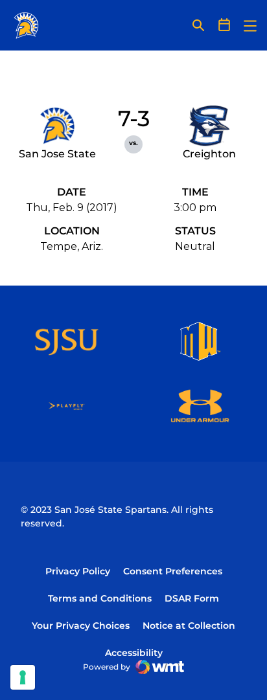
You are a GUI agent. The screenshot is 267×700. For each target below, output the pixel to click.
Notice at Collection (189, 625)
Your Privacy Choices (81, 625)
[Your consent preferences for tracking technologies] (22, 677)
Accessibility (134, 652)
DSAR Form (192, 598)
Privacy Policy (77, 571)
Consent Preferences (172, 571)
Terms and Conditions (100, 598)
